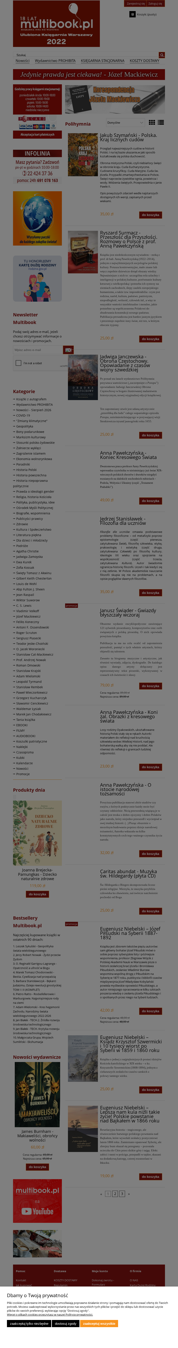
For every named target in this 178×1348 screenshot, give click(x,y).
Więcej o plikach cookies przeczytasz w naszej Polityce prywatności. (50, 1314)
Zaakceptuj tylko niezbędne (29, 1323)
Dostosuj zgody (65, 1323)
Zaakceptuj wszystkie (99, 1323)
